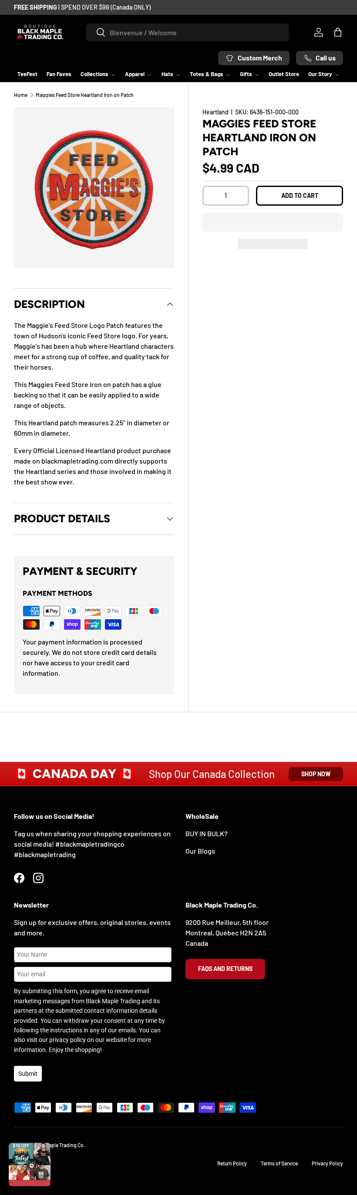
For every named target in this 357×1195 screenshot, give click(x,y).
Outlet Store (284, 73)
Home (20, 94)
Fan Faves (59, 73)
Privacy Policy (327, 1163)
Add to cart (299, 195)
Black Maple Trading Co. (58, 1145)
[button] (272, 222)
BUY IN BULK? (206, 833)
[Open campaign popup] (30, 1164)
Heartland (215, 112)
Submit (27, 1073)
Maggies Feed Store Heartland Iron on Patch (85, 94)
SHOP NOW (315, 774)
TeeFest (27, 73)
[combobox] (187, 32)
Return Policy (232, 1163)
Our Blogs (200, 851)
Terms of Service (279, 1163)
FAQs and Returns (225, 968)
